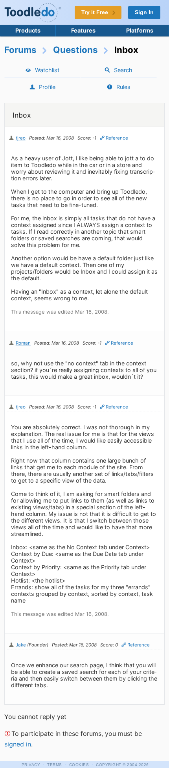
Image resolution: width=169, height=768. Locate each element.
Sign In (144, 12)
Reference (117, 138)
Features (83, 30)
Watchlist (47, 70)
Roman (23, 343)
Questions (75, 49)
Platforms (139, 30)
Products (27, 30)
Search (123, 70)
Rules (123, 87)
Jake (21, 645)
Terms (54, 765)
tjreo (21, 138)
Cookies (79, 765)
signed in (17, 744)
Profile (47, 87)
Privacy (31, 765)
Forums (20, 49)
